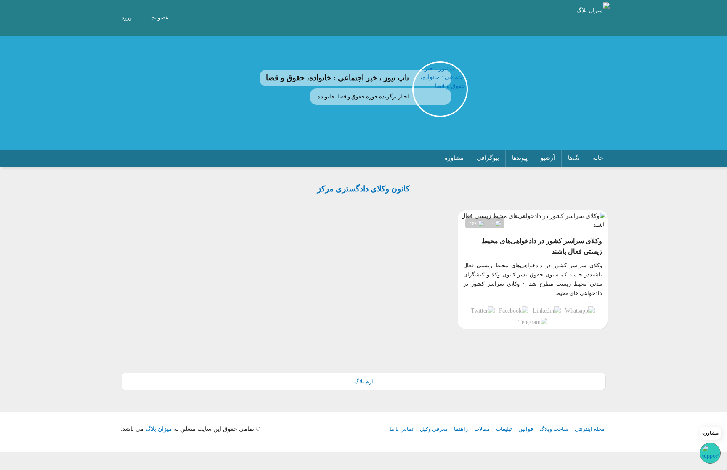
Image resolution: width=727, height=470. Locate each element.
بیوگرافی (488, 158)
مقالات (482, 429)
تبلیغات (504, 429)
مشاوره (454, 158)
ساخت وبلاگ (553, 429)
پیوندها (520, 158)
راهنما (461, 429)
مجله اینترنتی (590, 429)
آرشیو (548, 158)
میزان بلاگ (159, 429)
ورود (127, 17)
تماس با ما (402, 429)
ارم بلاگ (363, 381)
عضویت (160, 17)
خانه (598, 158)
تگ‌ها (574, 158)
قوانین (525, 429)
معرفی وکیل (434, 429)
